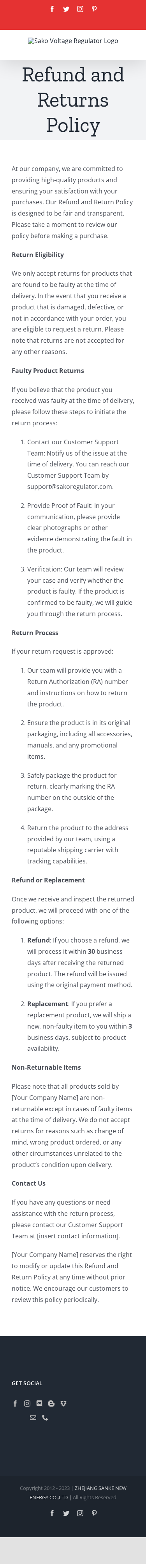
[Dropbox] (63, 1403)
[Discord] (39, 1403)
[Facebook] (15, 1403)
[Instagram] (27, 1403)
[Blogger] (51, 1403)
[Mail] (33, 1417)
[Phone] (45, 1417)
